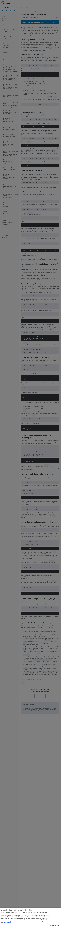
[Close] (58, 910)
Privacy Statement (7, 922)
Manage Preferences (54, 925)
